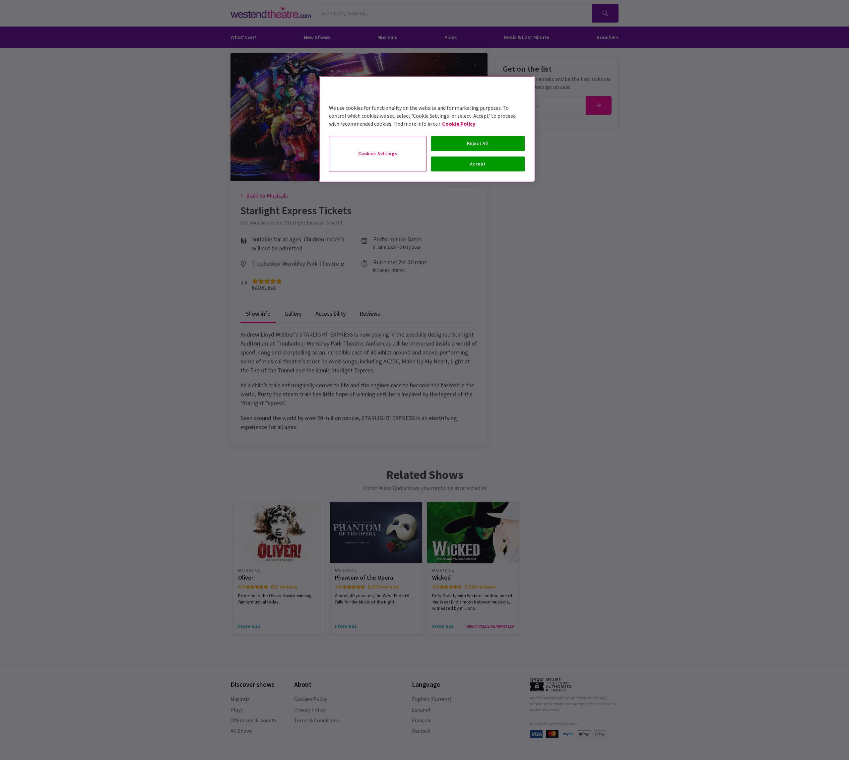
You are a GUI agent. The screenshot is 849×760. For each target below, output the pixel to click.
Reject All (478, 143)
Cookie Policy (458, 123)
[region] (427, 129)
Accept (478, 164)
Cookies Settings (377, 154)
